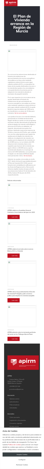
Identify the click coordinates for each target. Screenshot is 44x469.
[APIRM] (10, 3)
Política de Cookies (14, 445)
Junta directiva (14, 402)
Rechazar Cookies (22, 465)
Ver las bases (28, 156)
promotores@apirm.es (16, 389)
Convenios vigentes (16, 423)
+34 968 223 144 (14, 386)
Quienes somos (14, 399)
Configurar (22, 460)
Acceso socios (14, 426)
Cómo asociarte (15, 417)
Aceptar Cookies (22, 454)
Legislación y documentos (18, 420)
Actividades (13, 408)
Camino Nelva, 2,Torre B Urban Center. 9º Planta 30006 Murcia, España (15, 381)
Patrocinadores (14, 405)
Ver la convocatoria (20, 113)
